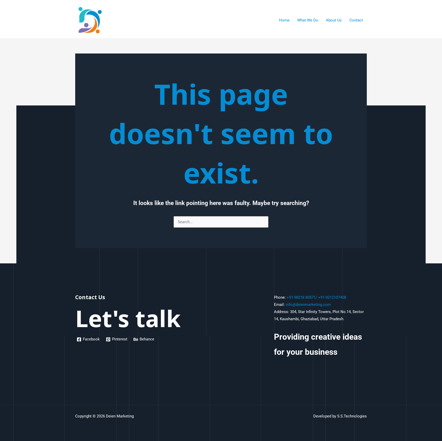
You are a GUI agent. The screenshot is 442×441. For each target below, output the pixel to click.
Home (284, 20)
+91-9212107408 (332, 297)
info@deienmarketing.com (308, 304)
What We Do (307, 20)
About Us (334, 20)
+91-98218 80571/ (302, 297)
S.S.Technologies (352, 416)
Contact (356, 20)
